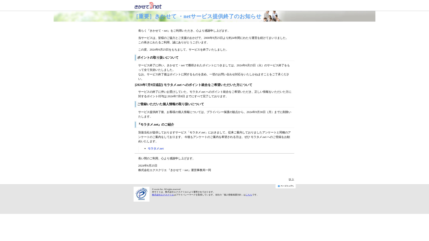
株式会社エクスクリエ (163, 195)
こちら (249, 195)
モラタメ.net (156, 148)
